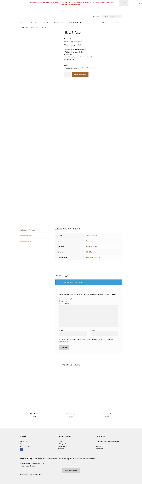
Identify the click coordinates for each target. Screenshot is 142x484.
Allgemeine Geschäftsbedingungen (107, 441)
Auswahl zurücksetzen (89, 68)
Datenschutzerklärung (27, 466)
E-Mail (93, 330)
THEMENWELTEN (75, 22)
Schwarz (89, 241)
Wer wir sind (24, 441)
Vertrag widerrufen (71, 470)
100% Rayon (90, 252)
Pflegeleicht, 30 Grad (93, 257)
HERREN (33, 22)
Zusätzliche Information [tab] (28, 230)
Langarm (38, 27)
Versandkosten (78, 42)
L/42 (92, 235)
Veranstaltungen (25, 446)
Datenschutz (100, 449)
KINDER (45, 22)
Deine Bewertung (65, 299)
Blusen (32, 27)
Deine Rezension (65, 304)
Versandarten (62, 446)
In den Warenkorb (80, 74)
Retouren (61, 449)
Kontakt (60, 441)
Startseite (22, 27)
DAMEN (22, 22)
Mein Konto (96, 16)
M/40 (95, 235)
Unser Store (23, 444)
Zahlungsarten (63, 444)
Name (61, 330)
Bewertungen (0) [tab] (25, 241)
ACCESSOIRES (58, 22)
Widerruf (98, 446)
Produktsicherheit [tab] (26, 236)
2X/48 (88, 235)
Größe (66, 65)
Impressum (99, 444)
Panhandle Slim (91, 246)
